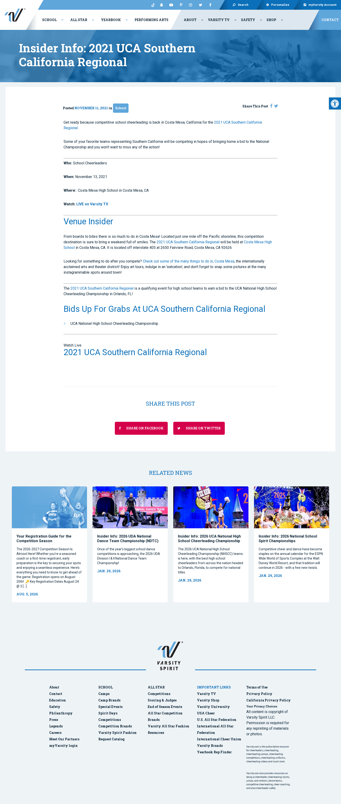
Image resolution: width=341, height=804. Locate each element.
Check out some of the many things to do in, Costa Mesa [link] (188, 261)
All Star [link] (78, 20)
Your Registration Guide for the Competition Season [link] (43, 538)
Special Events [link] (110, 706)
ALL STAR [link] (156, 687)
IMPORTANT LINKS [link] (214, 687)
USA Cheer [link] (206, 713)
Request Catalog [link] (111, 739)
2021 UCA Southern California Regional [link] (188, 242)
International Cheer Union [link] (219, 739)
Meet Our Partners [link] (64, 739)
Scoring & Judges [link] (162, 700)
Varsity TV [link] (219, 20)
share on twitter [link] (203, 428)
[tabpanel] (49, 544)
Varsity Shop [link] (208, 700)
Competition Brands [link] (115, 726)
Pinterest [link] (181, 5)
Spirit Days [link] (107, 713)
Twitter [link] (200, 5)
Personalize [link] (280, 4)
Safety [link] (248, 20)
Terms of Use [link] (256, 687)
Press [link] (53, 719)
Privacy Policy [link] (259, 693)
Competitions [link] (109, 719)
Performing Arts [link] (151, 20)
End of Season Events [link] (165, 706)
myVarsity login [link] (63, 745)
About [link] (190, 20)
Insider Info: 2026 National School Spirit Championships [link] (288, 538)
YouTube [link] (171, 5)
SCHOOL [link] (105, 687)
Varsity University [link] (213, 706)
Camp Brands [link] (109, 700)
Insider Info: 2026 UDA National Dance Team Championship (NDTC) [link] (127, 538)
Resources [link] (156, 732)
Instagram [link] (191, 5)
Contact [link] (330, 20)
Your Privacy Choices (261, 706)
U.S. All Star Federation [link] (217, 719)
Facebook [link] (210, 5)
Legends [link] (56, 726)
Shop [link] (271, 20)
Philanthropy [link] (61, 713)
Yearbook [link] (111, 20)
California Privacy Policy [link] (268, 700)
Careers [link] (55, 732)
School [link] (49, 20)
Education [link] (57, 700)
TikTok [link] (152, 5)
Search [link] (243, 4)
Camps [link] (103, 693)
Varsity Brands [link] (210, 745)
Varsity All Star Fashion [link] (168, 726)
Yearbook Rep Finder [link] (214, 752)
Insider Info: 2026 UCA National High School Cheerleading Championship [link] (209, 538)
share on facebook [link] (144, 428)
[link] (335, 103)
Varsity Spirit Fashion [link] (117, 732)
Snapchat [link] (161, 5)
